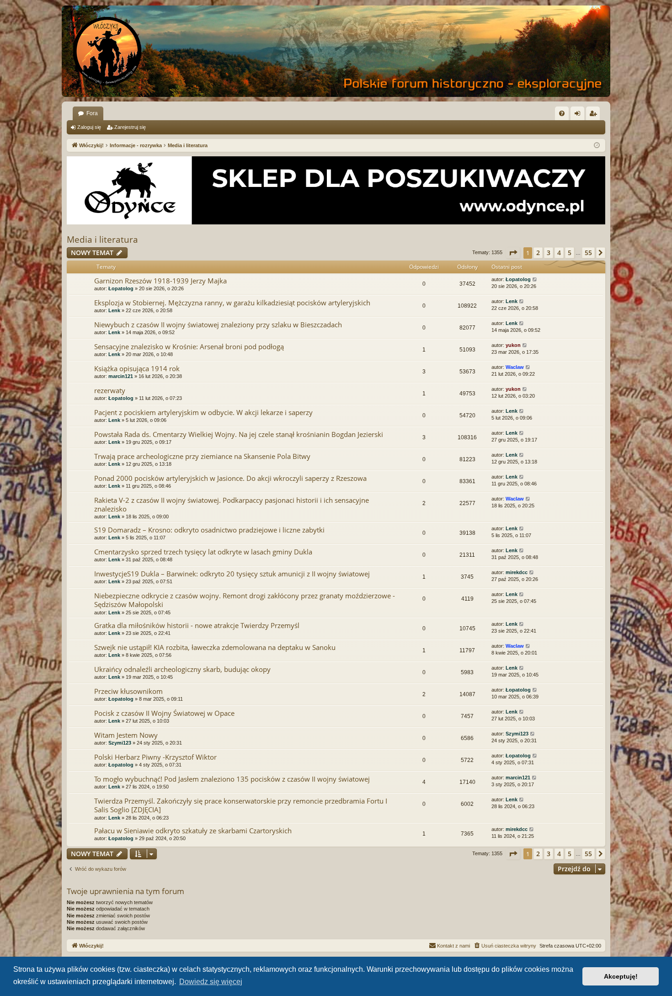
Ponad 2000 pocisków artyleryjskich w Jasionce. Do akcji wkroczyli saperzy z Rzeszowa (230, 478)
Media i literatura (102, 239)
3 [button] (548, 252)
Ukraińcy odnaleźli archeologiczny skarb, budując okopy (182, 669)
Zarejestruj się (130, 127)
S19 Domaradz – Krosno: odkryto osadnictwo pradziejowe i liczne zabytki (209, 529)
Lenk (114, 310)
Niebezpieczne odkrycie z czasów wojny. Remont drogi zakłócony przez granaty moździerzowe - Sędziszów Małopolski (244, 600)
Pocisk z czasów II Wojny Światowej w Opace (164, 713)
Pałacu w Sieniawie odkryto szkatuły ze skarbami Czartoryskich (193, 830)
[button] (513, 252)
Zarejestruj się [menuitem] (595, 115)
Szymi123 (119, 743)
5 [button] (569, 252)
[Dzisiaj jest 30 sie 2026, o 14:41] (597, 145)
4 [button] (559, 252)
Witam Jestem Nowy (126, 735)
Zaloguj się (89, 127)
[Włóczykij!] (107, 51)
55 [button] (588, 252)
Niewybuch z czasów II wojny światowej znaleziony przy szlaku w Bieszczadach (218, 324)
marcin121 (120, 376)
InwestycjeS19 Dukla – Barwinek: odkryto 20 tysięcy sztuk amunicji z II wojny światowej (232, 573)
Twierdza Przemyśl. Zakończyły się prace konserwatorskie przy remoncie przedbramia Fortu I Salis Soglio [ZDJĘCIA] (240, 805)
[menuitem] (562, 113)
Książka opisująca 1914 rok (137, 368)
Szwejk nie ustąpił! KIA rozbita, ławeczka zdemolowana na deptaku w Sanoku (215, 647)
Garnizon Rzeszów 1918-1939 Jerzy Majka (160, 280)
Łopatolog (120, 288)
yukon (513, 345)
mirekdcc (517, 572)
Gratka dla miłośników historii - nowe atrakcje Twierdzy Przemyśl (196, 625)
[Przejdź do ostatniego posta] (535, 279)
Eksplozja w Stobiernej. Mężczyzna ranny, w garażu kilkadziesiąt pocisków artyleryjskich (232, 302)
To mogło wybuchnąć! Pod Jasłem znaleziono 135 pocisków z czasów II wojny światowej (232, 778)
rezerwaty (109, 390)
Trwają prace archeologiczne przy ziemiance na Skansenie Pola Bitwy (202, 456)
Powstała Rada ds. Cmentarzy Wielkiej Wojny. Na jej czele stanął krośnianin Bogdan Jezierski (238, 434)
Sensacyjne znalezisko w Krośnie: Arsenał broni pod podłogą (189, 346)
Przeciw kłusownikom (128, 691)
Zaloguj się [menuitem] (579, 115)
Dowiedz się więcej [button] (210, 981)
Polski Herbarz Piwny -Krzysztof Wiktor (155, 757)
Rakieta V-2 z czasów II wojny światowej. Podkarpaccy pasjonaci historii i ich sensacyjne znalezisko (231, 504)
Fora (92, 113)
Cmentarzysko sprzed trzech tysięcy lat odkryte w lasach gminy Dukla (203, 551)
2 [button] (538, 252)
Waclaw (515, 367)
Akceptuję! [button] (621, 976)
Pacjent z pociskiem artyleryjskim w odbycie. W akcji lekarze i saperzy (203, 412)
